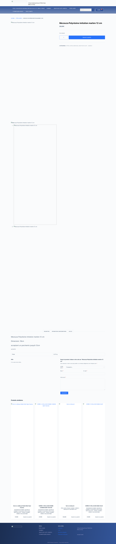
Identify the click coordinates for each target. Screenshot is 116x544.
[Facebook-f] (88, 538)
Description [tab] (46, 331)
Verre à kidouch (70, 506)
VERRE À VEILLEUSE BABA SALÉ (94, 506)
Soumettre (64, 393)
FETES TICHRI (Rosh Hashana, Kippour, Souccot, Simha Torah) (29, 8)
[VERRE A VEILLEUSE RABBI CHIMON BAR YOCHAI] (46, 453)
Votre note (61, 367)
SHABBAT (49, 8)
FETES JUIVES (73, 8)
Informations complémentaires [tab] (59, 331)
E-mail (85, 371)
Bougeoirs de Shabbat (19, 509)
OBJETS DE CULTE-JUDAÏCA (60, 8)
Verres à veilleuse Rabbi (22, 513)
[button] (49, 8)
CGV (59, 530)
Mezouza (75, 45)
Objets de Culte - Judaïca (85, 45)
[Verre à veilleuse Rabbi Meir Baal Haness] (22, 453)
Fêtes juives (69, 45)
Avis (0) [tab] (70, 331)
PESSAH (68, 508)
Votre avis (63, 377)
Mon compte (29, 11)
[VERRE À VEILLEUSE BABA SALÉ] (94, 453)
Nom (61, 371)
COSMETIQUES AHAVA (18, 11)
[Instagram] (91, 538)
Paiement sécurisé (62, 534)
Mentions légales (62, 532)
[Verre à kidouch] (70, 453)
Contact (60, 528)
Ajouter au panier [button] (27, 517)
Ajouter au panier (87, 37)
